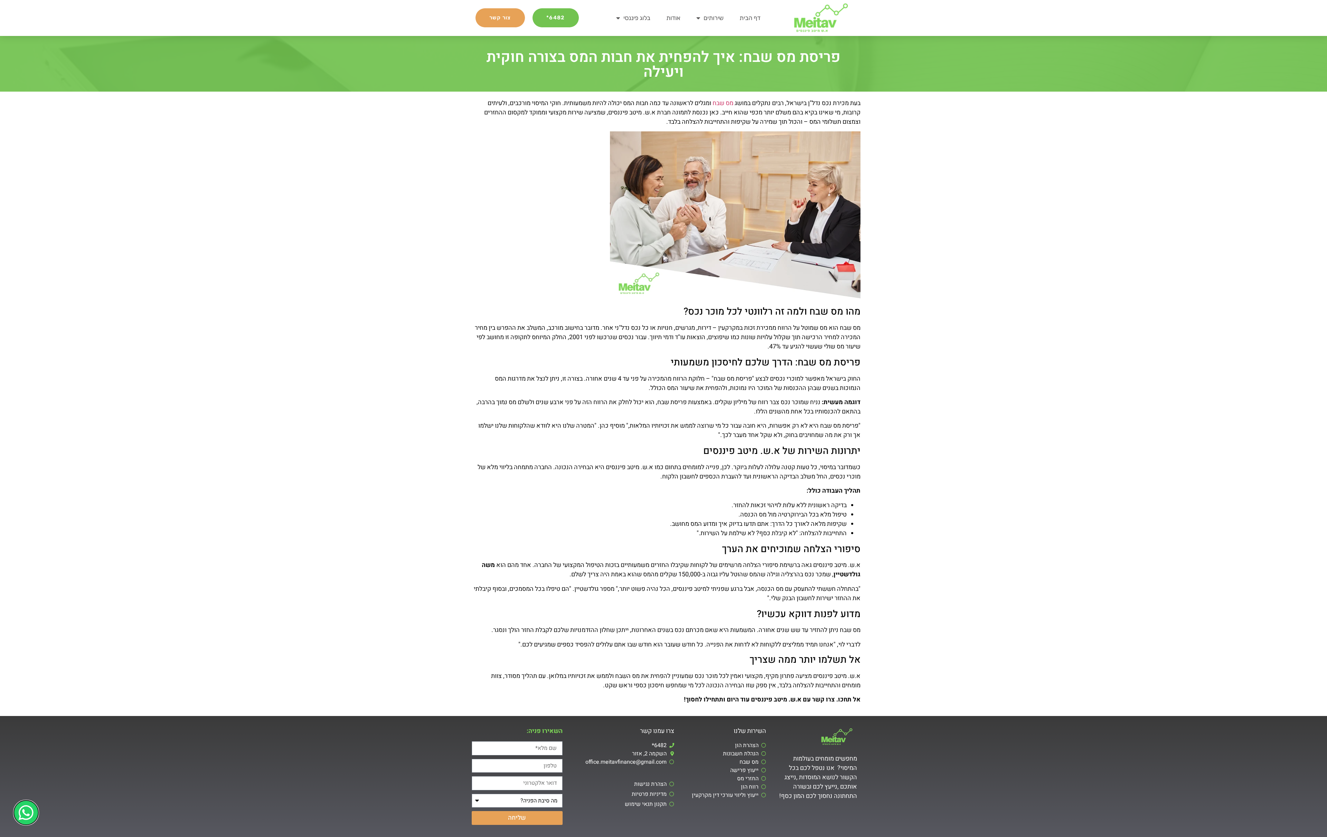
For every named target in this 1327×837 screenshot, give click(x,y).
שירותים (714, 18)
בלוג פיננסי (636, 18)
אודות (673, 18)
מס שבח (723, 103)
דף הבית (750, 18)
